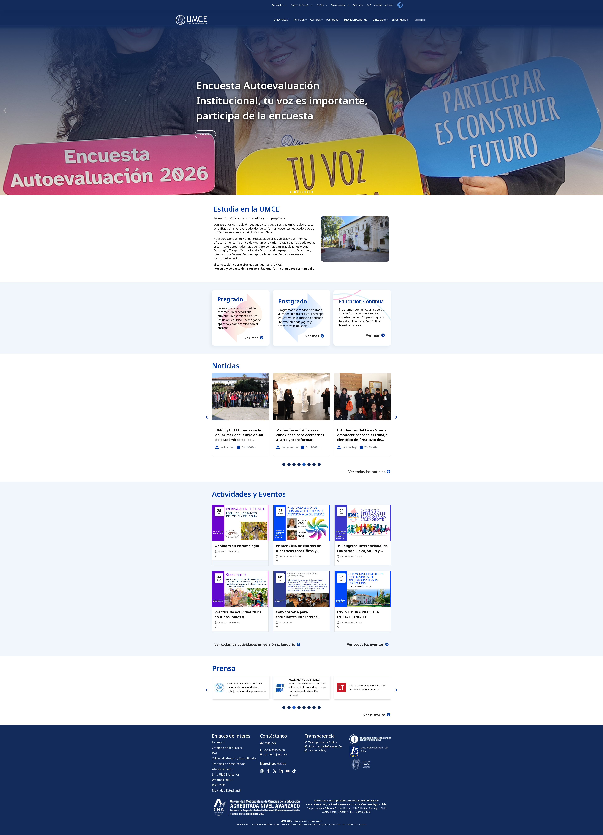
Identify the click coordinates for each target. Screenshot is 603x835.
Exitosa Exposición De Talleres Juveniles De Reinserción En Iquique (296, 435)
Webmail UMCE (222, 780)
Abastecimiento (223, 769)
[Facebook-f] (268, 771)
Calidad (378, 5)
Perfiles (320, 5)
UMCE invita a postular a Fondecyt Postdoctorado (280, 100)
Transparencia (338, 5)
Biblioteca (358, 5)
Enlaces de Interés (299, 5)
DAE (368, 5)
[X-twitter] (275, 771)
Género (389, 5)
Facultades (277, 5)
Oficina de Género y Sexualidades (234, 758)
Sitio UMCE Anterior (225, 774)
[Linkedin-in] (281, 771)
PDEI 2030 (218, 785)
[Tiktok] (294, 771)
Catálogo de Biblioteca (227, 748)
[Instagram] (262, 771)
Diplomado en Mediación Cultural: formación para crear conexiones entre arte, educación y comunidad (361, 435)
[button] (301, 110)
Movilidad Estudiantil (226, 790)
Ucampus (218, 742)
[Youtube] (288, 771)
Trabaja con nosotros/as (228, 764)
